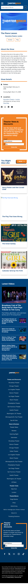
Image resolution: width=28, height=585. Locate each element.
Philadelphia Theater (14, 403)
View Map (6, 103)
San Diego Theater (14, 468)
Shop (14, 503)
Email (5, 139)
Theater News (14, 427)
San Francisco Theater (14, 407)
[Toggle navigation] (1, 3)
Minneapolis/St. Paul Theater (14, 417)
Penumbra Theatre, (11, 36)
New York (14, 489)
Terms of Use (18, 577)
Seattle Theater (14, 410)
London (20, 36)
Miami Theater (14, 400)
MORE (21, 161)
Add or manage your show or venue (14, 509)
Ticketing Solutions (14, 516)
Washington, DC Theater (14, 413)
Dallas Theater (14, 451)
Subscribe (14, 147)
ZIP (4, 144)
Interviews (14, 437)
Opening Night (14, 434)
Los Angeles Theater (14, 389)
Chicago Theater (14, 386)
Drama (10, 40)
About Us (14, 513)
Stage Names (14, 499)
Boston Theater (14, 393)
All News (14, 482)
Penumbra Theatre (9, 99)
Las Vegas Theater (14, 396)
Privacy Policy (10, 577)
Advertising (14, 506)
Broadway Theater (14, 382)
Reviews (14, 430)
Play (17, 40)
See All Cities (14, 420)
